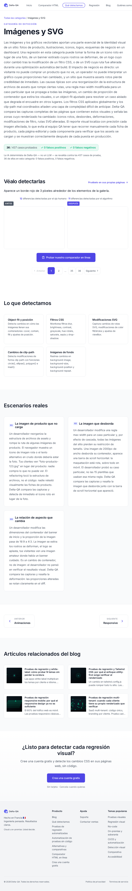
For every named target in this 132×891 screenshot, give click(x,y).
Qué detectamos (74, 5)
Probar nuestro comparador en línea (68, 257)
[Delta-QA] (11, 5)
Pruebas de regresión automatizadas (60, 830)
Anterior (41, 270)
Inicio (29, 5)
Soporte (84, 817)
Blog (108, 5)
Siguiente (91, 270)
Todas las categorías (15, 17)
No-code (112, 826)
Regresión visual (116, 821)
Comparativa (114, 852)
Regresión (94, 5)
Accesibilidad (115, 856)
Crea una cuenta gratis (66, 778)
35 (71, 270)
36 (79, 270)
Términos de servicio (118, 881)
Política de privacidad (95, 881)
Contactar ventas (89, 821)
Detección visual (116, 847)
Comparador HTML (48, 5)
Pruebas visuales (117, 817)
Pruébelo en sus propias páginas (106, 182)
